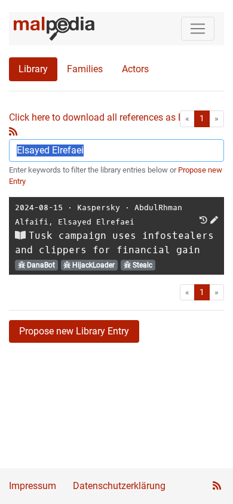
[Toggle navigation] (197, 29)
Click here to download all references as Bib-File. (110, 117)
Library (33, 69)
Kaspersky (98, 207)
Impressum (32, 485)
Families (85, 69)
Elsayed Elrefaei (96, 222)
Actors (135, 69)
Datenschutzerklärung (119, 485)
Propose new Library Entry (74, 331)
